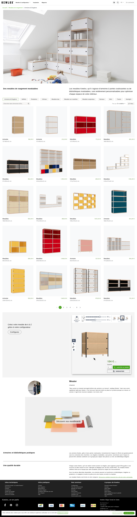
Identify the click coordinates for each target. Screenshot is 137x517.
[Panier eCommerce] (114, 2)
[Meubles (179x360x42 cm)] (51, 201)
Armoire (5, 139)
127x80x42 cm (6, 141)
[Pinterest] (11, 505)
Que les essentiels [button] (117, 513)
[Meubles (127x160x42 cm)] (85, 121)
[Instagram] (17, 505)
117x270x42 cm (74, 181)
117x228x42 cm (108, 260)
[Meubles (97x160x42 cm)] (17, 161)
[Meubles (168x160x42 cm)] (17, 201)
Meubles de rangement (16, 7)
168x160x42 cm (7, 221)
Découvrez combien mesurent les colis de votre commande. (116, 477)
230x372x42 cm (109, 181)
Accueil (4, 7)
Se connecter (130, 2)
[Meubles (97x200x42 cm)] (119, 280)
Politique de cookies (63, 512)
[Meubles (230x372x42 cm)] (119, 161)
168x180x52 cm (108, 141)
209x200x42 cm (75, 300)
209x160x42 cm (41, 260)
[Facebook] (5, 505)
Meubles (73, 139)
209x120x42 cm (7, 300)
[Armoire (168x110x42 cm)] (119, 201)
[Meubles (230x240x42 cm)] (51, 161)
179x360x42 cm (41, 221)
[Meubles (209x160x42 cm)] (51, 241)
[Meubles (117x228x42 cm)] (119, 241)
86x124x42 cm (6, 260)
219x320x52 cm (41, 300)
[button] (117, 2)
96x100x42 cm (74, 260)
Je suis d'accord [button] (129, 513)
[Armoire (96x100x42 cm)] (85, 241)
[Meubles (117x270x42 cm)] (85, 161)
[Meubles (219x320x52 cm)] (51, 280)
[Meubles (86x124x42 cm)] (17, 241)
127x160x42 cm (74, 141)
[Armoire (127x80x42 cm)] (17, 121)
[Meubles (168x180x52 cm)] (119, 121)
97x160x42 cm (6, 181)
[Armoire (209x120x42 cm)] (17, 280)
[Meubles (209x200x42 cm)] (85, 280)
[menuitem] (24, 2)
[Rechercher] (28, 103)
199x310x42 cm (75, 221)
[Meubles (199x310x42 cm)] (85, 201)
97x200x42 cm (108, 300)
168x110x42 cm (108, 221)
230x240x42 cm (41, 181)
